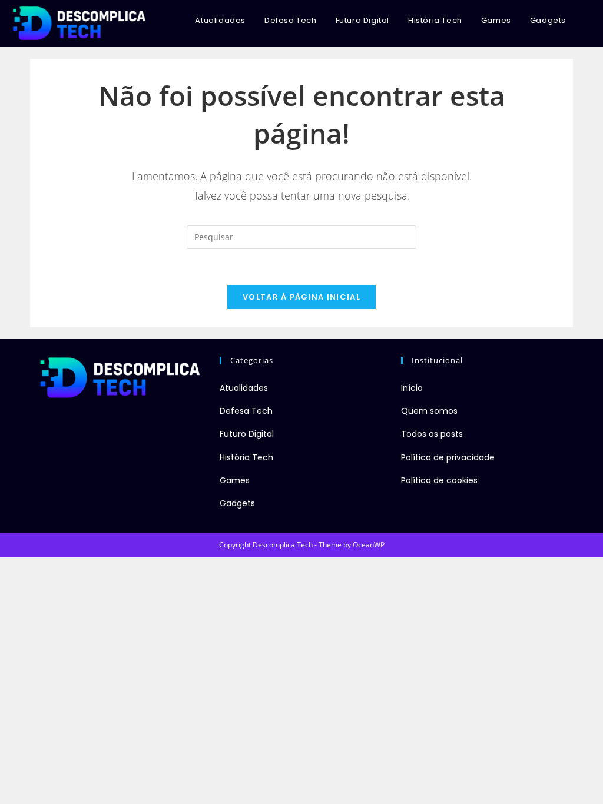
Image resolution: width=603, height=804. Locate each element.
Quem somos (429, 411)
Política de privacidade (448, 457)
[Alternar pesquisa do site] (587, 20)
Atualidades (244, 388)
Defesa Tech (246, 411)
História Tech (246, 457)
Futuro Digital (247, 434)
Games (235, 480)
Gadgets (237, 503)
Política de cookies (439, 480)
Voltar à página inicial (301, 297)
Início (412, 388)
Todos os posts (432, 434)
